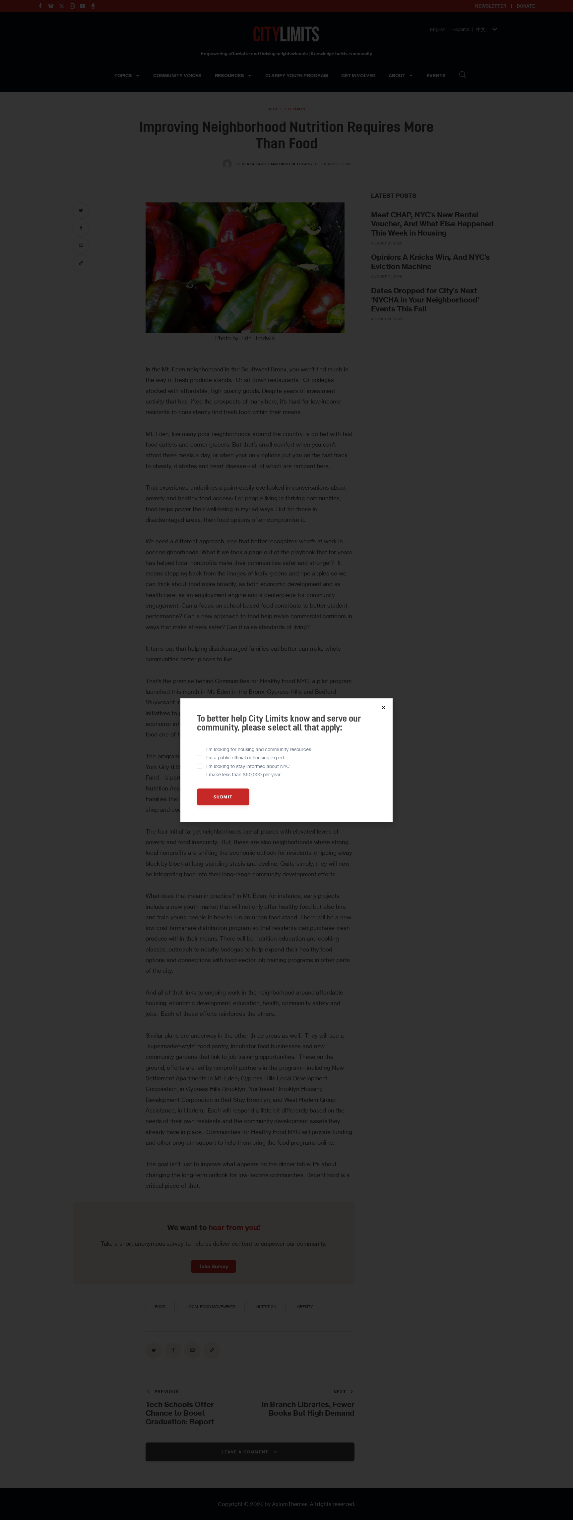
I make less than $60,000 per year (243, 774)
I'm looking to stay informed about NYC (248, 766)
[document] (286, 760)
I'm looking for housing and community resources (258, 749)
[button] (383, 707)
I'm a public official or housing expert (245, 757)
